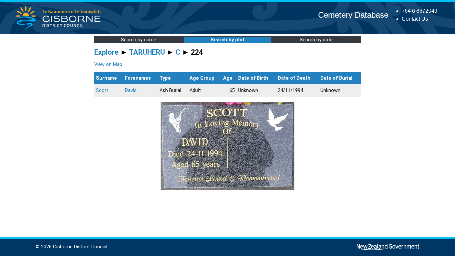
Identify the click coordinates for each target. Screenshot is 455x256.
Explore (106, 52)
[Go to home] (59, 30)
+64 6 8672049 (419, 11)
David (131, 90)
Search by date (316, 40)
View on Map (108, 64)
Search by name (138, 40)
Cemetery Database (353, 14)
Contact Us (415, 19)
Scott (102, 90)
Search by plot (227, 40)
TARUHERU (147, 52)
